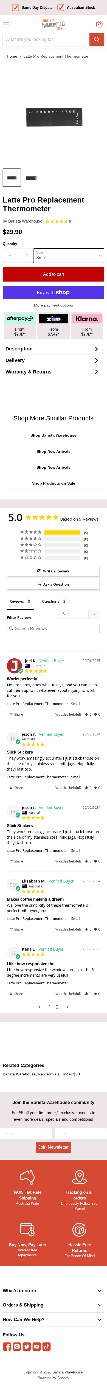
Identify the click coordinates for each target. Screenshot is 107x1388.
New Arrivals (48, 1074)
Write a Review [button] (56, 571)
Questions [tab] (50, 601)
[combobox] (46, 39)
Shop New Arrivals (53, 451)
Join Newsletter (53, 1147)
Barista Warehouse (25, 221)
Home (12, 56)
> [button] (67, 1007)
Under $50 (70, 1074)
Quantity (10, 244)
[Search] (96, 39)
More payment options (53, 305)
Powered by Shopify (53, 1378)
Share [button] (18, 714)
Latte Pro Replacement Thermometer (37, 703)
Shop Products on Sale (53, 483)
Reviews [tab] (17, 601)
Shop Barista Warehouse (53, 435)
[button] (88, 714)
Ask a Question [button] (56, 584)
